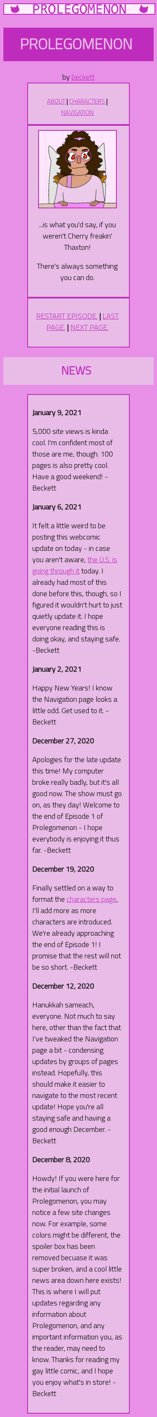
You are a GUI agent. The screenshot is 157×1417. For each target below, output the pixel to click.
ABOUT (56, 101)
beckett (83, 77)
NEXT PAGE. (89, 327)
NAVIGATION (77, 112)
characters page (91, 899)
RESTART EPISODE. (67, 316)
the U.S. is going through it (74, 565)
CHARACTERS (87, 101)
